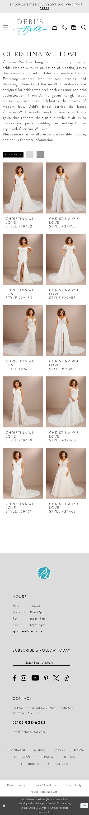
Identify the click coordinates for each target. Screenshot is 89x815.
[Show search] (84, 27)
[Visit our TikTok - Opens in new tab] (67, 678)
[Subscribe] (68, 663)
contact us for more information (28, 139)
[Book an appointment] (74, 27)
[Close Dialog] (4, 806)
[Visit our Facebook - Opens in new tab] (14, 678)
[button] (5, 27)
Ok (84, 805)
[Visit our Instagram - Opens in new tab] (24, 678)
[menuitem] (5, 27)
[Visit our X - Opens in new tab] (56, 678)
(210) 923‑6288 (29, 722)
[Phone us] (64, 27)
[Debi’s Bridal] (33, 27)
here (50, 812)
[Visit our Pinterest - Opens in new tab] (46, 678)
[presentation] (23, 187)
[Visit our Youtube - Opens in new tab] (35, 678)
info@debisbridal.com (29, 732)
